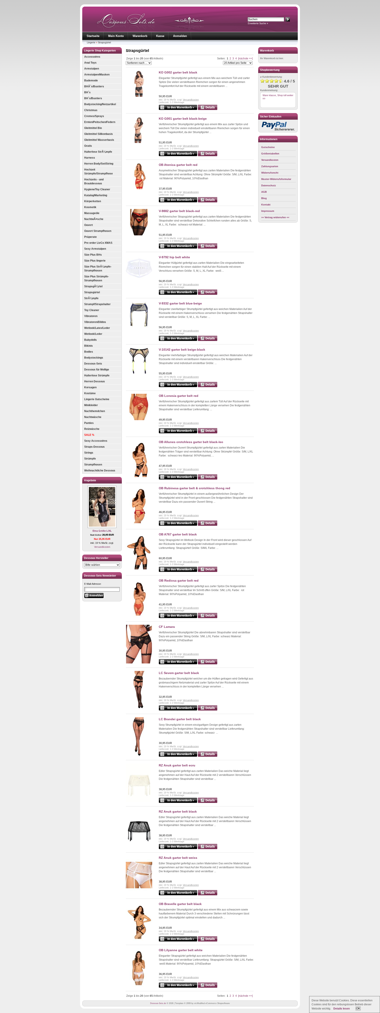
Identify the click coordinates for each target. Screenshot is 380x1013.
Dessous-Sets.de (158, 1003)
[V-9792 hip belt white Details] (207, 293)
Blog (264, 198)
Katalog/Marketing (95, 195)
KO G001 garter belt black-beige (183, 118)
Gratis (88, 145)
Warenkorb (140, 36)
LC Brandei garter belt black (180, 719)
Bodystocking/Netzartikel (100, 104)
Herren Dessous (94, 381)
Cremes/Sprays (94, 116)
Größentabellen (270, 153)
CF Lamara (167, 626)
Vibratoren (90, 316)
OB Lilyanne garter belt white (181, 950)
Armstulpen (91, 68)
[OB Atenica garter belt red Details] (207, 201)
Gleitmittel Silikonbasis (98, 134)
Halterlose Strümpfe (97, 375)
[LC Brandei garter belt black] (139, 755)
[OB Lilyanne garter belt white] (139, 985)
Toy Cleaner (91, 310)
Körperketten (92, 201)
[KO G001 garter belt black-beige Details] (207, 155)
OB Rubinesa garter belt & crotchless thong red (194, 488)
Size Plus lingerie (95, 260)
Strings (88, 452)
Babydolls (90, 339)
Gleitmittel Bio (93, 128)
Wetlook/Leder (93, 333)
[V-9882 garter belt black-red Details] (207, 247)
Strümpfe (90, 458)
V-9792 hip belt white (174, 257)
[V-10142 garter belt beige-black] (139, 373)
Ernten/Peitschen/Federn (99, 122)
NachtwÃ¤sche (93, 219)
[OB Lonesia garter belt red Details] (207, 432)
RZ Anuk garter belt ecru (177, 765)
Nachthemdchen (94, 411)
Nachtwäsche (92, 417)
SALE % (89, 434)
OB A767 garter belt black (178, 534)
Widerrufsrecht (269, 172)
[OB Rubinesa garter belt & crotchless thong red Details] (207, 524)
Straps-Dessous (94, 446)
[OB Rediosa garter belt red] (139, 616)
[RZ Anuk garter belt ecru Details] (207, 802)
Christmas (90, 110)
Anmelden (180, 36)
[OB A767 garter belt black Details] (207, 571)
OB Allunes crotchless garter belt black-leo (191, 442)
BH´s (87, 92)
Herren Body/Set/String (98, 163)
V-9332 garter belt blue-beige (180, 303)
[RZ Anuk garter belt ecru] (139, 801)
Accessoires (92, 56)
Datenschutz (268, 185)
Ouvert (88, 225)
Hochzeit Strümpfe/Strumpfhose (98, 171)
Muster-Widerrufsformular (276, 179)
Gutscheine (268, 147)
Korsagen (90, 387)
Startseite (93, 36)
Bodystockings (93, 357)
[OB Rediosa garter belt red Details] (207, 617)
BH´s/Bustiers (93, 98)
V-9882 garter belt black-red (179, 211)
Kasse (160, 36)
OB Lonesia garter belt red (178, 396)
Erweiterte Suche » (258, 23)
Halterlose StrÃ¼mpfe (98, 151)
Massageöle (91, 213)
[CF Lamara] (139, 662)
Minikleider (91, 405)
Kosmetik (90, 207)
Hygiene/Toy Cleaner (97, 189)
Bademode (91, 80)
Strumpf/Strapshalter (97, 304)
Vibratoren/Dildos (95, 322)
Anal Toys (90, 62)
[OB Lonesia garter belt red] (139, 419)
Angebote (90, 480)
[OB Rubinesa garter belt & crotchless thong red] (139, 524)
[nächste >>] (245, 58)
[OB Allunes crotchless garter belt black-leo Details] (207, 478)
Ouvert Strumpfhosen (97, 231)
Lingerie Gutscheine (96, 399)
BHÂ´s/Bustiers (94, 86)
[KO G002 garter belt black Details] (207, 109)
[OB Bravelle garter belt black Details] (207, 940)
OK (358, 1008)
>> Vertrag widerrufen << (275, 217)
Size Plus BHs (93, 254)
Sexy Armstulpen (95, 248)
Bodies (88, 351)
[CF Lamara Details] (207, 663)
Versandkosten (102, 547)
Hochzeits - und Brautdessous (94, 181)
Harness (89, 157)
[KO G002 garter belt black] (139, 95)
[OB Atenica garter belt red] (139, 188)
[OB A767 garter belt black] (139, 570)
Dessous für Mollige (96, 369)
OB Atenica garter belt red (178, 165)
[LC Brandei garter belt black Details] (207, 755)
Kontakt (265, 204)
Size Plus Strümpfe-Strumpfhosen (96, 278)
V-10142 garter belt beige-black (182, 349)
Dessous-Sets (93, 363)
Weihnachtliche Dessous (99, 470)
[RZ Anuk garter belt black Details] (207, 848)
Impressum (267, 211)
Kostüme (90, 393)
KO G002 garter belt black (178, 72)
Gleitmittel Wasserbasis (99, 139)
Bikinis (88, 345)
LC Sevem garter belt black (179, 673)
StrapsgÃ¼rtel (93, 286)
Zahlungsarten (269, 166)
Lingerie (91, 42)
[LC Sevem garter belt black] (139, 708)
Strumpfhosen (93, 464)
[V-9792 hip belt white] (139, 280)
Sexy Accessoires (95, 440)
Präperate (90, 236)
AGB (264, 192)
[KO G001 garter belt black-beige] (139, 142)
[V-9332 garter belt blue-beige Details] (207, 340)
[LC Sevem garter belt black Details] (207, 709)
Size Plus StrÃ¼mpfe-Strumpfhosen (97, 268)
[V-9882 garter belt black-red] (139, 234)
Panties (89, 423)
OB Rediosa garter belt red (179, 580)
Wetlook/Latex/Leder (97, 328)
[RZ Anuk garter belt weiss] (139, 893)
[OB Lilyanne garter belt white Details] (207, 986)
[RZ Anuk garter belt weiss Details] (207, 894)
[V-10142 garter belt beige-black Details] (207, 386)
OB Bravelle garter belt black (180, 904)
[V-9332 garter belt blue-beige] (139, 326)
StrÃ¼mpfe (91, 298)
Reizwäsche (91, 428)
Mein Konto (116, 36)
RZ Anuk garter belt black (178, 811)
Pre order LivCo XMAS (98, 242)
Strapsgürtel (104, 42)
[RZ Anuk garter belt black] (139, 847)
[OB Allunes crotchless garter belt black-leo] (139, 477)
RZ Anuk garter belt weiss (178, 857)
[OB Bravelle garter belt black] (139, 939)
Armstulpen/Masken (97, 74)
